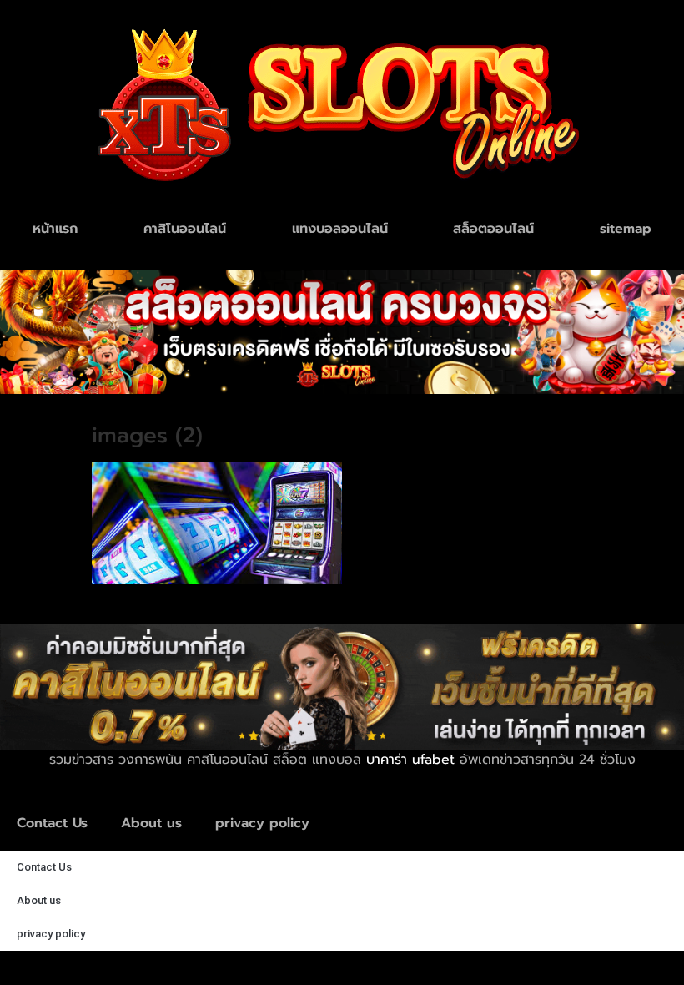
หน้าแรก (55, 229)
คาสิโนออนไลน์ (184, 229)
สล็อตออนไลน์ (493, 229)
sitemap (625, 229)
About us (151, 823)
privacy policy (262, 823)
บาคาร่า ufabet (410, 760)
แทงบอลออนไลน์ (340, 229)
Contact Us (52, 823)
